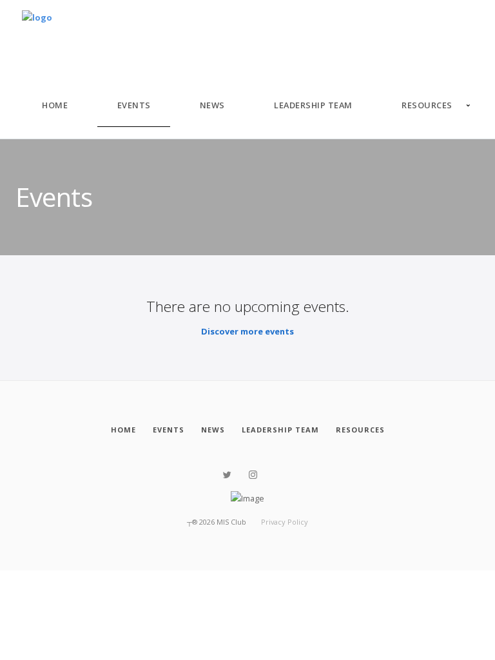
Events (134, 105)
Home (55, 105)
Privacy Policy (284, 522)
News (212, 105)
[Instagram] (253, 475)
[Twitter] (227, 475)
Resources (427, 105)
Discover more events (247, 331)
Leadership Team (313, 105)
